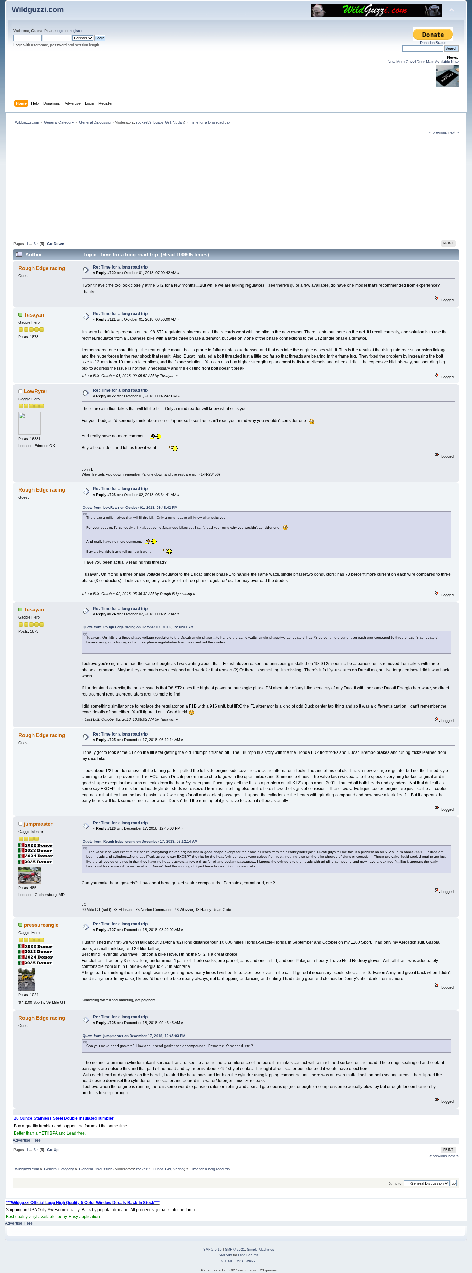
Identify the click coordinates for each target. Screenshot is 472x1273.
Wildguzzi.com (38, 9)
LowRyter (35, 391)
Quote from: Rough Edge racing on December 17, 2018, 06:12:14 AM (140, 841)
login (60, 31)
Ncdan (178, 122)
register (76, 31)
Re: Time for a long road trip (120, 267)
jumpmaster (38, 824)
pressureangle (41, 925)
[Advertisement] (236, 186)
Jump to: (396, 1183)
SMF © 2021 (235, 1249)
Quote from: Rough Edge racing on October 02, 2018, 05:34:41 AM (138, 627)
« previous (438, 132)
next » (453, 132)
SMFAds (225, 1255)
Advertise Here (27, 1140)
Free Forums (248, 1255)
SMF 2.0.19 (212, 1249)
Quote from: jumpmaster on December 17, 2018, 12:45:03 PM (134, 1036)
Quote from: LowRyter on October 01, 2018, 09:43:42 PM (130, 507)
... (31, 244)
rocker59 (143, 122)
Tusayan (34, 315)
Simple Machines (260, 1249)
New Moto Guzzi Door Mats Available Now (423, 62)
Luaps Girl (162, 122)
